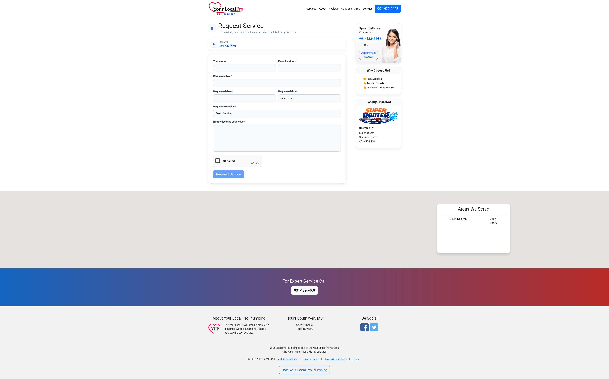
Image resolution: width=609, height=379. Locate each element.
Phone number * (222, 76)
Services (311, 8)
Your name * (220, 61)
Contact (367, 8)
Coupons (346, 8)
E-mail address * (287, 61)
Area (357, 8)
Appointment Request (368, 54)
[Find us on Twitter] (375, 327)
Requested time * (288, 91)
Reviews (334, 8)
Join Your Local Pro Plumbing (304, 370)
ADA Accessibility (287, 359)
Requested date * (223, 91)
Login (356, 359)
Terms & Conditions (336, 359)
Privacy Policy (311, 359)
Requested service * (224, 106)
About (322, 8)
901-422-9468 (387, 8)
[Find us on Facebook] (365, 327)
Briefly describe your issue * (229, 121)
